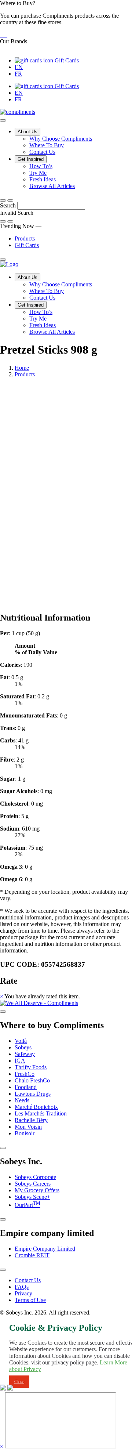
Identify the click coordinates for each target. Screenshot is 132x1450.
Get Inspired (31, 159)
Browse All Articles (52, 186)
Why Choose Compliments (60, 138)
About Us (27, 131)
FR (18, 73)
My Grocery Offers (37, 1190)
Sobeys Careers (33, 1183)
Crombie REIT (32, 1255)
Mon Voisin (28, 1127)
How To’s (40, 166)
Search (8, 205)
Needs (22, 1100)
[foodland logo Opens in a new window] (6, 35)
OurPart (27, 1205)
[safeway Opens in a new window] (3, 35)
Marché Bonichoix (36, 1107)
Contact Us (42, 152)
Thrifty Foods (31, 1067)
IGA (20, 1060)
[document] (66, 756)
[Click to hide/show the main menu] (3, 120)
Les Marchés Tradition (41, 1113)
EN (19, 67)
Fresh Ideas (42, 179)
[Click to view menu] (3, 1011)
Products (25, 238)
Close (19, 1381)
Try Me (38, 173)
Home (22, 368)
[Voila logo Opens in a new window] (0, 35)
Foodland (26, 1087)
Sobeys (23, 1047)
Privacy (23, 1293)
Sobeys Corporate (35, 1177)
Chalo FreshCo (32, 1080)
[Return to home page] (9, 264)
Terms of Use (30, 1300)
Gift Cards (66, 60)
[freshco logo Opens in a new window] (5, 35)
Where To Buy (46, 145)
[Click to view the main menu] (3, 200)
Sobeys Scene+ (32, 1197)
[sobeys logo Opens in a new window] (2, 35)
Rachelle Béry (31, 1120)
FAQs (22, 1287)
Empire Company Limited (45, 1248)
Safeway (25, 1054)
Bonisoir (24, 1133)
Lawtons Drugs (33, 1094)
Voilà (21, 1041)
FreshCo (24, 1074)
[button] (66, 19)
